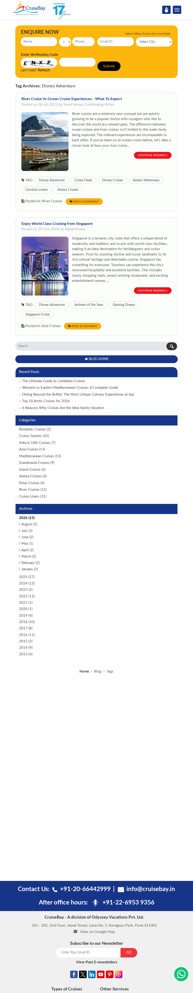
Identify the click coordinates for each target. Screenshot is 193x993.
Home (84, 671)
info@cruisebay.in (150, 889)
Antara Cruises (67, 189)
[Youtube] (101, 975)
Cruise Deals (83, 180)
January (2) (29, 569)
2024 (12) (27, 583)
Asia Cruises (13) (32, 449)
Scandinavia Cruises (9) (36, 463)
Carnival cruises (36, 189)
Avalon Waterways (146, 180)
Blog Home (99, 359)
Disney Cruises (112, 180)
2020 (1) (25, 609)
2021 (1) (25, 602)
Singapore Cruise (37, 314)
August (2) (29, 524)
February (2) (30, 563)
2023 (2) (25, 590)
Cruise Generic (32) (34, 436)
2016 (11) (27, 635)
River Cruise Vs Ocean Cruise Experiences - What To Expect (71, 99)
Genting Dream (124, 305)
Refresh (44, 70)
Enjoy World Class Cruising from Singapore (57, 224)
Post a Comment (86, 201)
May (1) (27, 543)
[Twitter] (83, 975)
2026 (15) (27, 518)
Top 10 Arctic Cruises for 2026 (46, 401)
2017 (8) (25, 628)
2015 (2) (25, 641)
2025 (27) (27, 577)
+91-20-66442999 (85, 889)
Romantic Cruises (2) (35, 429)
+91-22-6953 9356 (128, 903)
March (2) (28, 556)
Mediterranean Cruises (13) (40, 456)
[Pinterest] (109, 975)
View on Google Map (97, 932)
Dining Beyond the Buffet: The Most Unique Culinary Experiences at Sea (78, 394)
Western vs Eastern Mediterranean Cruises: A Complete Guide (70, 387)
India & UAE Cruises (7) (37, 443)
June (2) (27, 537)
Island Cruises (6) (32, 469)
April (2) (27, 550)
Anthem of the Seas (88, 305)
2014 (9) (25, 647)
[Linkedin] (92, 975)
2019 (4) (25, 615)
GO (128, 952)
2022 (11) (27, 596)
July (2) (26, 531)
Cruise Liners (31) (32, 496)
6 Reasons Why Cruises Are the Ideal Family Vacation (63, 408)
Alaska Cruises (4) (33, 476)
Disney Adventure (52, 180)
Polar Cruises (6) (31, 483)
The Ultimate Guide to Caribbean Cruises (53, 381)
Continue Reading (152, 155)
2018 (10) (27, 622)
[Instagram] (118, 975)
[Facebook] (74, 975)
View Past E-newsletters (96, 962)
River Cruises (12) (33, 489)
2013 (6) (25, 654)
